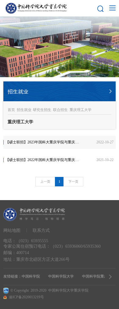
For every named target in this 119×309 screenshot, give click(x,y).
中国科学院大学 (61, 276)
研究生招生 (42, 110)
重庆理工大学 (81, 110)
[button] (110, 277)
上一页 (45, 181)
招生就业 (24, 110)
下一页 (73, 181)
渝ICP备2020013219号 (26, 297)
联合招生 (60, 110)
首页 (11, 110)
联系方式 (41, 230)
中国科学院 (31, 276)
